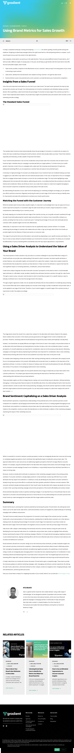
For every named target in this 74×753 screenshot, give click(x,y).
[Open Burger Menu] (70, 3)
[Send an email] (24, 612)
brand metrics (37, 49)
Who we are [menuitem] (41, 712)
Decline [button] (63, 749)
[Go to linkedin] (27, 612)
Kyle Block (5, 26)
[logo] (12, 714)
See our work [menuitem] (53, 712)
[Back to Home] (11, 3)
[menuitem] (28, 716)
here (11, 391)
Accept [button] (57, 749)
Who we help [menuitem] (29, 712)
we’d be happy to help (64, 573)
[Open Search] (66, 3)
